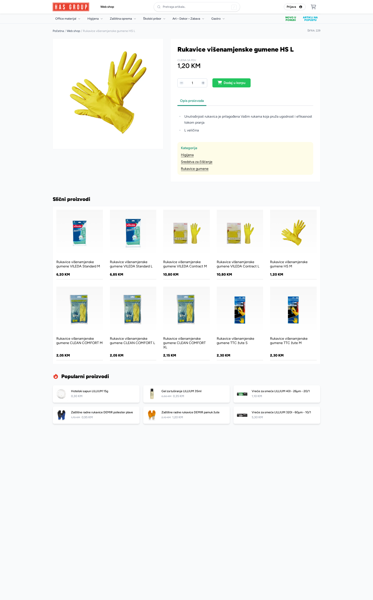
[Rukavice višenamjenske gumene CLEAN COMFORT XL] (186, 323)
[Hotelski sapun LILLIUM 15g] (96, 394)
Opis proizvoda (192, 101)
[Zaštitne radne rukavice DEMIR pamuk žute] (186, 415)
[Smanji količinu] (181, 83)
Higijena (187, 155)
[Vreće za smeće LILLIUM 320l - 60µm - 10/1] (277, 415)
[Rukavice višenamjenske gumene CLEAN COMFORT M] (79, 323)
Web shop (107, 7)
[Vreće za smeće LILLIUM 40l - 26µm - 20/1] (277, 394)
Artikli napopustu (310, 19)
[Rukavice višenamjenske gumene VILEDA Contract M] (186, 244)
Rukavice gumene (195, 169)
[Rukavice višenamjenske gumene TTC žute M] (293, 323)
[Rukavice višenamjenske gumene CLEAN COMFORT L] (133, 323)
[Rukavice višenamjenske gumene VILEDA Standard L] (133, 244)
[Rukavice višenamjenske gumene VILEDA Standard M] (79, 244)
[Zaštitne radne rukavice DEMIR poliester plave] (96, 415)
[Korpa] (313, 6)
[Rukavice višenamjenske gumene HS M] (293, 244)
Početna (58, 31)
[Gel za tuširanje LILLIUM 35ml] (186, 394)
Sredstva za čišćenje (196, 162)
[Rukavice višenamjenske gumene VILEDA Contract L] (240, 244)
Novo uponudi (290, 19)
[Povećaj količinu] (203, 83)
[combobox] (197, 7)
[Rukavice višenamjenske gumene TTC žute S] (240, 323)
